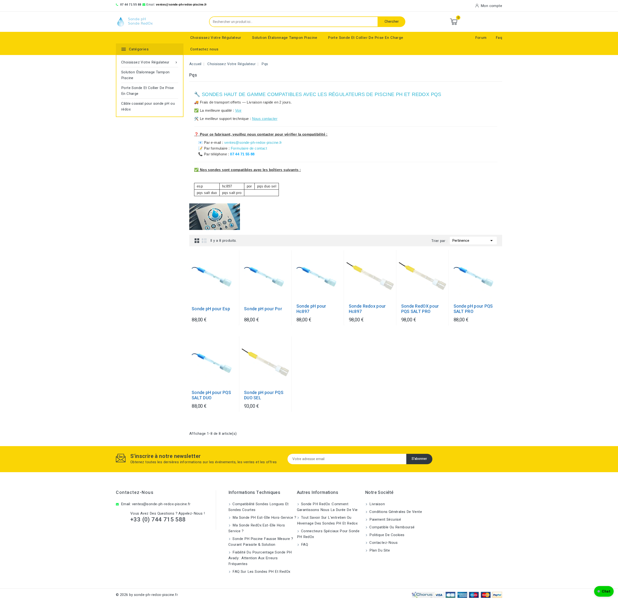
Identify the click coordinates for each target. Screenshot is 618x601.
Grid (197, 240)
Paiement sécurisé (384, 519)
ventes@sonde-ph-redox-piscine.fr (181, 4)
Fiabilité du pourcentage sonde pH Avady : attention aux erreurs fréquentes (260, 558)
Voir (238, 110)
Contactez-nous (135, 492)
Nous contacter (265, 119)
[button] (604, 591)
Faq (499, 37)
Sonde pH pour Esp (211, 309)
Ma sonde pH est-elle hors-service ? (264, 517)
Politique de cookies (386, 535)
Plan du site (379, 550)
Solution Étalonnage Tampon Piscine (284, 37)
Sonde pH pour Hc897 (311, 309)
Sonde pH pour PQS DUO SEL (263, 395)
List (204, 240)
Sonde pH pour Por (263, 309)
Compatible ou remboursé (391, 527)
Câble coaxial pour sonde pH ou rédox (148, 106)
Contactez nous (204, 49)
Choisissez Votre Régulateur (215, 37)
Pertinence (473, 240)
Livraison (376, 504)
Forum (481, 37)
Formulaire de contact (249, 148)
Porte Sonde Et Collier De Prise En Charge (365, 37)
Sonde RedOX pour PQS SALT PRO (420, 309)
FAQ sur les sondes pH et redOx (261, 571)
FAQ (304, 544)
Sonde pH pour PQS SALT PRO (473, 309)
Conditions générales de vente (395, 511)
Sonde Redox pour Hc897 (367, 309)
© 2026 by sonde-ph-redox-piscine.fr (147, 594)
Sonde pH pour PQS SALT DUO (211, 395)
